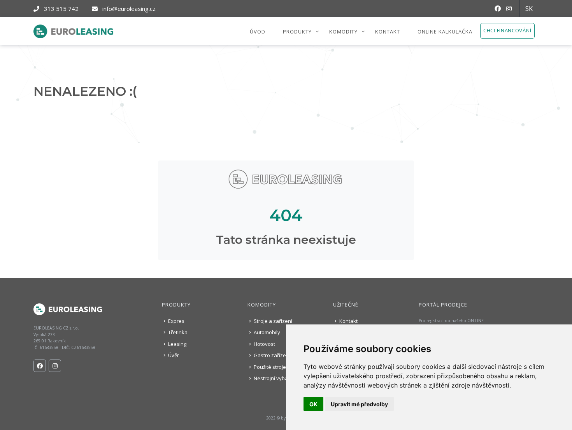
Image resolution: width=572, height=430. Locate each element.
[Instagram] (512, 8)
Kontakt (387, 31)
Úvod (257, 31)
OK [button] (313, 404)
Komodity (343, 31)
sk (529, 8)
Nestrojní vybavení (275, 378)
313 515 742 (60, 8)
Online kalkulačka (445, 31)
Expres (175, 320)
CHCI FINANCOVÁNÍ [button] (507, 30)
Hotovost (264, 343)
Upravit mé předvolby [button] (359, 404)
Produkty (297, 31)
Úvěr (173, 355)
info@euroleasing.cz (128, 8)
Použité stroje (269, 366)
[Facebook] (500, 8)
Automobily (266, 332)
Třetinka (177, 332)
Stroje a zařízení (272, 320)
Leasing (176, 343)
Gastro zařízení (271, 355)
